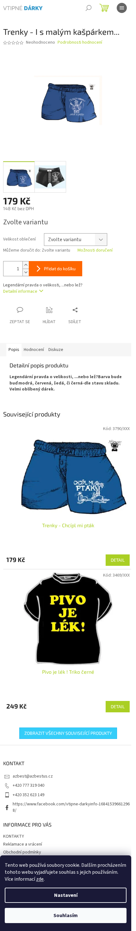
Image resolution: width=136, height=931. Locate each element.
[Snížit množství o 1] (25, 272)
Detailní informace (20, 291)
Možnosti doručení (95, 250)
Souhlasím (65, 915)
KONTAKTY (13, 836)
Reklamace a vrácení (22, 844)
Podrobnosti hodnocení (80, 43)
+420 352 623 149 (28, 795)
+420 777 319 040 (28, 785)
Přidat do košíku (60, 268)
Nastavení (65, 895)
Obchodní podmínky (22, 852)
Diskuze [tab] (55, 350)
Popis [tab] (14, 350)
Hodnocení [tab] (34, 350)
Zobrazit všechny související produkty (68, 733)
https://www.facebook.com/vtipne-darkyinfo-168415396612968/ (71, 807)
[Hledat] (88, 8)
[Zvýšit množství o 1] (25, 265)
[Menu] (121, 8)
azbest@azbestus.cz (33, 776)
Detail (118, 560)
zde (40, 879)
